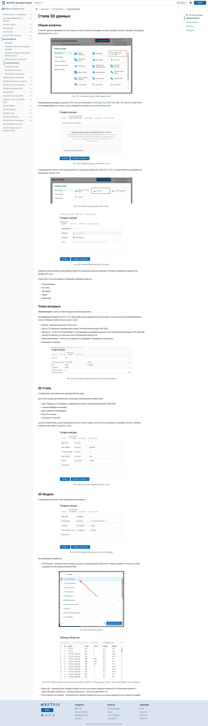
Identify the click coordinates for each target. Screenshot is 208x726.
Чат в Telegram (113, 715)
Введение (8, 43)
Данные (78, 718)
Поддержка (112, 718)
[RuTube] (50, 715)
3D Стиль (189, 26)
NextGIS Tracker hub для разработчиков (12, 129)
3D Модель (190, 30)
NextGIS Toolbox (9, 25)
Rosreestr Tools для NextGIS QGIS (14, 100)
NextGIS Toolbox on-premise (13, 78)
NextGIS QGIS (8, 92)
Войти (200, 3)
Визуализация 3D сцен (13, 70)
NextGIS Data (8, 28)
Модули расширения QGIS (12, 88)
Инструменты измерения (14, 74)
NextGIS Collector (9, 109)
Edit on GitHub (193, 10)
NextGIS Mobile (8, 106)
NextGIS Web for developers (13, 120)
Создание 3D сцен (12, 67)
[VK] (42, 715)
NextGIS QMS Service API (12, 124)
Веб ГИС (78, 709)
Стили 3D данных (12, 63)
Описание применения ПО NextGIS (12, 19)
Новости (143, 712)
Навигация (45, 9)
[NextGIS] (50, 704)
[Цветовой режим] (190, 3)
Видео (109, 712)
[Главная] (36, 9)
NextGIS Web (8, 32)
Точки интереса (192, 22)
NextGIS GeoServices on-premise (15, 81)
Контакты (144, 715)
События (143, 718)
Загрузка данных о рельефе (15, 59)
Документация (113, 709)
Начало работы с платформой (14, 14)
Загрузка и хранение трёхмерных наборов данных (17, 54)
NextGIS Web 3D (9, 39)
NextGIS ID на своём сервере (14, 85)
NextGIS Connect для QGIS (13, 96)
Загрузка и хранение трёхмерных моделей (17, 47)
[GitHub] (53, 715)
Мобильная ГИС (81, 715)
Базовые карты (81, 712)
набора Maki (72, 325)
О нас (142, 709)
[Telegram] (46, 715)
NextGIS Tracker (9, 113)
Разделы (38, 3)
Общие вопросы (193, 18)
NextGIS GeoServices (11, 117)
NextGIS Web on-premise (12, 36)
